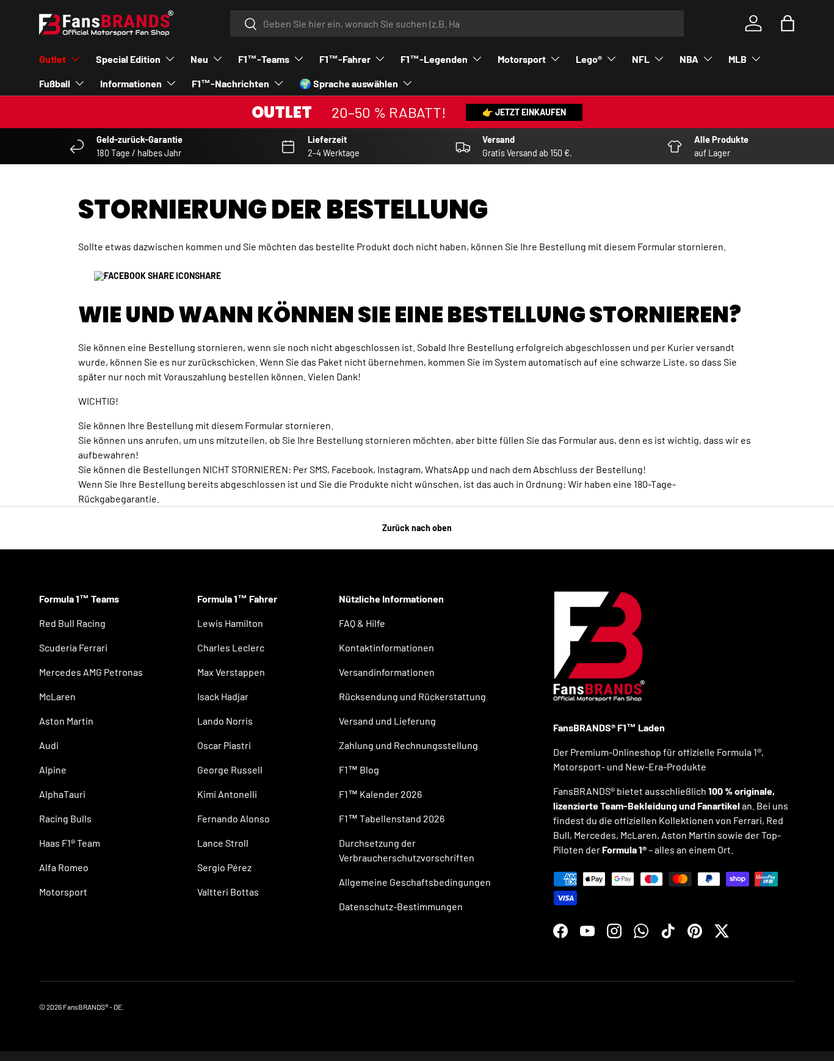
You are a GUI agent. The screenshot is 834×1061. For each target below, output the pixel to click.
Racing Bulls (65, 818)
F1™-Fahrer (345, 59)
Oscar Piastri (224, 745)
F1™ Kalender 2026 (380, 794)
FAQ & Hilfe (362, 623)
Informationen (131, 83)
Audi (49, 745)
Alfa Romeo (64, 867)
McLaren (57, 696)
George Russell (230, 769)
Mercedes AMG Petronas (91, 672)
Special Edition (128, 59)
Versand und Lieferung (387, 720)
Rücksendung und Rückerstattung (412, 696)
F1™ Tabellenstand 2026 (391, 818)
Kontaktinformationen (386, 647)
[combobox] (457, 23)
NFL (641, 59)
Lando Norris (225, 720)
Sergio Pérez (224, 867)
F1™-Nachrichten (230, 83)
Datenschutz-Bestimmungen (401, 906)
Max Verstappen (231, 672)
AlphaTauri (62, 794)
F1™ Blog (359, 769)
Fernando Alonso (233, 818)
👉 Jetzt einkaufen (524, 112)
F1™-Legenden (434, 59)
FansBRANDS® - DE (92, 1006)
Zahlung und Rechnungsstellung (408, 745)
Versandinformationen (387, 672)
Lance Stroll (222, 843)
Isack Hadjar (222, 696)
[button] (787, 23)
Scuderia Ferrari (73, 647)
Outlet (52, 59)
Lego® (589, 59)
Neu (199, 59)
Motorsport (522, 59)
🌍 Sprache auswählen (348, 83)
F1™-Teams (263, 59)
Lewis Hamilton (230, 623)
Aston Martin (66, 720)
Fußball (54, 83)
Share (208, 275)
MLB (737, 59)
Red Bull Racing (72, 623)
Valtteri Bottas (228, 891)
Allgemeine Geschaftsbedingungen (415, 882)
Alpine (53, 769)
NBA (689, 59)
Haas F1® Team (69, 843)
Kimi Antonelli (227, 794)
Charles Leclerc (230, 647)
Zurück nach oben (417, 528)
